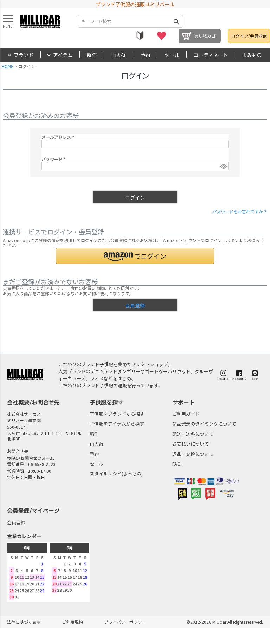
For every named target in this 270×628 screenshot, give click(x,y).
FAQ (176, 463)
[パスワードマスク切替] (223, 166)
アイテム (62, 54)
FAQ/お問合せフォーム (32, 458)
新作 (92, 54)
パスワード (54, 159)
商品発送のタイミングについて (204, 423)
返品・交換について (192, 454)
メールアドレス (58, 137)
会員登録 (16, 522)
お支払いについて (190, 443)
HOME (7, 66)
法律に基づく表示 (24, 622)
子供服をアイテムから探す (117, 423)
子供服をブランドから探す (117, 413)
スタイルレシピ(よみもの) (116, 473)
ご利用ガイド (186, 413)
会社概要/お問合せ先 (33, 402)
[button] (135, 256)
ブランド (23, 54)
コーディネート (211, 54)
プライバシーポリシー (125, 622)
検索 (176, 21)
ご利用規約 (72, 622)
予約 (145, 54)
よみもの (252, 54)
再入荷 (118, 54)
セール (172, 54)
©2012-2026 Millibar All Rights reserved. (224, 622)
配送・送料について (192, 433)
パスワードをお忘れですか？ (239, 211)
